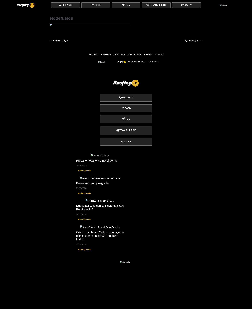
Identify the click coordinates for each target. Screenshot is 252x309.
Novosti (159, 54)
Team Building (134, 54)
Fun (123, 54)
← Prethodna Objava (59, 40)
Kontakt (148, 54)
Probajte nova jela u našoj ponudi (97, 160)
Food (116, 54)
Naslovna (94, 54)
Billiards (106, 54)
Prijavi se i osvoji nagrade (92, 183)
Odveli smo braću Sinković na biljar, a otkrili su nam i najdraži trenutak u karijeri (100, 235)
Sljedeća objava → (193, 40)
